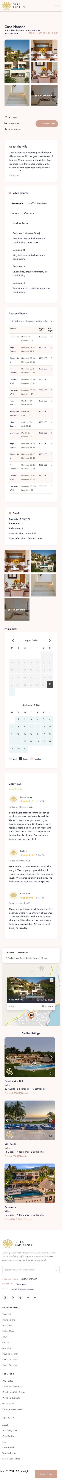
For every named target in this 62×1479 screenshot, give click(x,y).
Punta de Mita (32, 30)
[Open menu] (57, 6)
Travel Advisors (9, 1453)
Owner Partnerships (11, 1458)
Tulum (5, 1336)
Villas (7, 1085)
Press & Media (8, 1447)
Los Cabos (7, 1325)
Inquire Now (46, 1474)
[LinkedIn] (27, 1297)
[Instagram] (5, 1297)
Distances (23, 952)
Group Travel (8, 1403)
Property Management (12, 1409)
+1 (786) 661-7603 (19, 1279)
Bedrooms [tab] (17, 203)
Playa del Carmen (10, 1353)
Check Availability (47, 123)
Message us (14, 1283)
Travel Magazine (9, 1430)
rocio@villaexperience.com (18, 1288)
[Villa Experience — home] (15, 6)
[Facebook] (12, 1297)
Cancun (5, 1342)
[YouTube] (35, 1297)
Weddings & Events (11, 1397)
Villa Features (20, 193)
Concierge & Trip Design (13, 1392)
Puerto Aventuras (9, 1365)
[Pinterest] (20, 1297)
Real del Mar (11, 33)
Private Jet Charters (12, 1386)
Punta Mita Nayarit (14, 30)
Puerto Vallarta (8, 1319)
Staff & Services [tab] (37, 203)
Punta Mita (7, 1314)
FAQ (4, 1441)
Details (16, 513)
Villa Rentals (7, 1380)
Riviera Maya (8, 1331)
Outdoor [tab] (29, 213)
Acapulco (6, 1348)
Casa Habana (16, 999)
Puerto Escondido (10, 1359)
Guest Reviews (8, 1436)
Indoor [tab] (15, 213)
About (5, 1424)
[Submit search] (55, 1269)
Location (10, 952)
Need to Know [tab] (20, 223)
